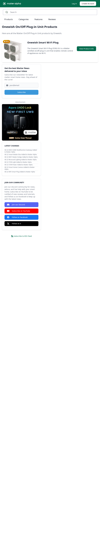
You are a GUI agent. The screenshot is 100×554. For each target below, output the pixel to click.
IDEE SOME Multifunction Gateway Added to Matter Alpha (21, 151)
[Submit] (7, 12)
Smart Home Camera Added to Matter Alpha (20, 168)
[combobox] (50, 12)
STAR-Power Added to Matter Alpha (21, 165)
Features (39, 19)
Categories (24, 19)
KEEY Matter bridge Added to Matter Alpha (23, 157)
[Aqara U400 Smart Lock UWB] (20, 122)
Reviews (52, 19)
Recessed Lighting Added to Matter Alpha (23, 160)
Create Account (88, 3)
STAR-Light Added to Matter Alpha (20, 162)
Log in (74, 3)
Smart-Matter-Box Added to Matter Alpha (23, 154)
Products (8, 19)
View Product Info (86, 49)
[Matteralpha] (12, 3)
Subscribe (21, 92)
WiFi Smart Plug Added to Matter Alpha (22, 172)
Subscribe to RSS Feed (23, 236)
